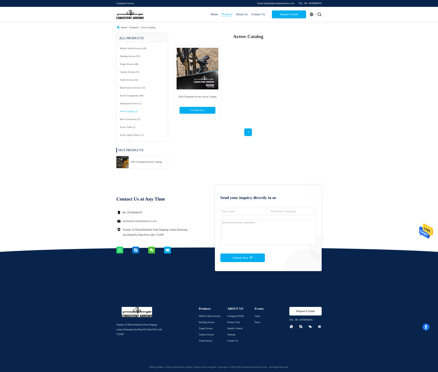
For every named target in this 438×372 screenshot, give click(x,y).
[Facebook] (426, 327)
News (257, 322)
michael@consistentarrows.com (140, 221)
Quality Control (235, 328)
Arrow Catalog (148, 27)
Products (227, 14)
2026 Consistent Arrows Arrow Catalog (197, 96)
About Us (242, 14)
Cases (257, 316)
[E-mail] (171, 252)
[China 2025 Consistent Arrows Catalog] (122, 162)
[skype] (140, 252)
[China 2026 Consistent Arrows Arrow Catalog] (197, 68)
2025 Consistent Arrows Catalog (146, 162)
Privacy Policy (157, 367)
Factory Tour (233, 322)
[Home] (130, 14)
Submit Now (241, 257)
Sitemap (231, 334)
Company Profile (235, 316)
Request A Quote (289, 14)
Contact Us (258, 14)
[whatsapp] (124, 252)
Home (214, 14)
